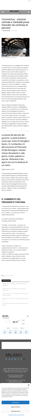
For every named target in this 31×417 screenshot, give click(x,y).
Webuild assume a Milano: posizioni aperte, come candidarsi (15, 284)
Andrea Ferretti (6, 30)
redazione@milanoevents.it (15, 377)
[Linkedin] (14, 34)
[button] (28, 385)
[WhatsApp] (10, 34)
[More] (21, 34)
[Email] (17, 34)
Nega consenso (15, 407)
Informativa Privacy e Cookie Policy (16, 414)
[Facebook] (3, 34)
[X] (6, 34)
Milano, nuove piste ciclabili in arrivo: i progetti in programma (14, 289)
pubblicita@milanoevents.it (15, 382)
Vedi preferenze (15, 411)
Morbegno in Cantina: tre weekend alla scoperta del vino (15, 299)
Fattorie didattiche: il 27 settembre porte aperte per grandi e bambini (15, 294)
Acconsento (15, 402)
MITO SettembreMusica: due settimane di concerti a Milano (16, 304)
